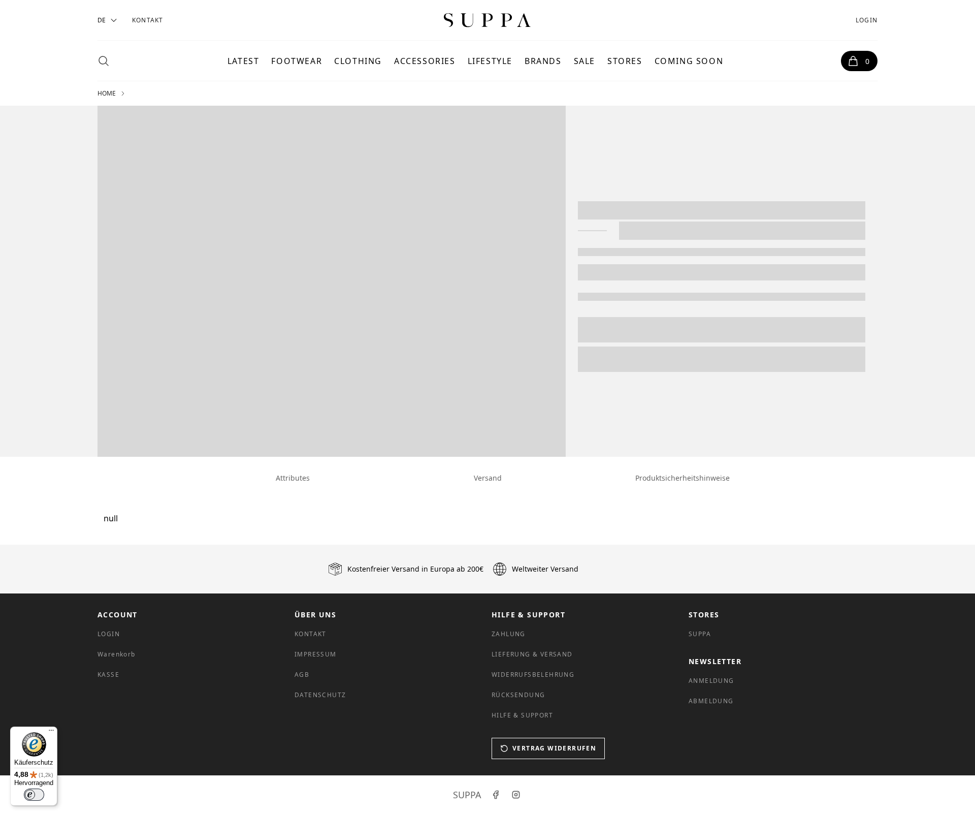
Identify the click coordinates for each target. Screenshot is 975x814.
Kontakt (147, 20)
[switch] (34, 795)
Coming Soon (689, 61)
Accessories (425, 61)
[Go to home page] (487, 20)
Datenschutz (320, 695)
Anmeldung (711, 680)
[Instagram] (516, 795)
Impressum (316, 654)
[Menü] (51, 733)
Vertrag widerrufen (554, 748)
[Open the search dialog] (104, 61)
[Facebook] (496, 795)
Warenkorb (117, 654)
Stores (624, 61)
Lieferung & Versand (532, 654)
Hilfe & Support (522, 715)
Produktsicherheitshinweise (682, 478)
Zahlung (509, 634)
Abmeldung (711, 701)
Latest (243, 61)
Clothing (358, 61)
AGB (302, 674)
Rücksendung (518, 695)
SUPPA (700, 634)
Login (867, 20)
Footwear (296, 61)
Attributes (293, 478)
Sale (584, 61)
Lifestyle (490, 61)
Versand (488, 478)
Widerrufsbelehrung (533, 674)
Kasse (108, 674)
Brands (543, 61)
